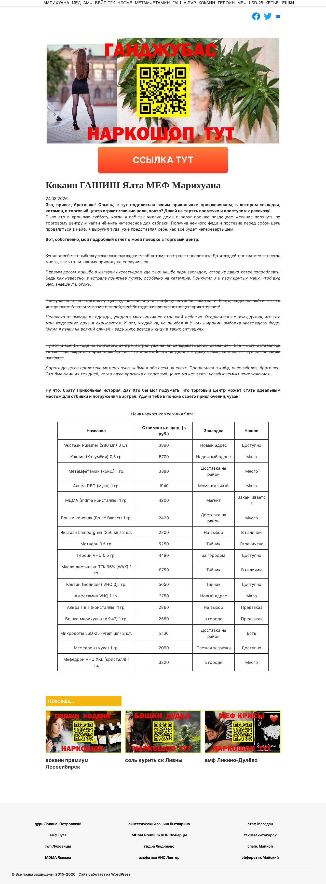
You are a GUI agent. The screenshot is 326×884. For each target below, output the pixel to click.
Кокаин (207, 3)
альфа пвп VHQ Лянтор (159, 857)
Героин (226, 3)
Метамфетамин (152, 3)
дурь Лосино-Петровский (58, 824)
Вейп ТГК (105, 3)
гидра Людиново (159, 846)
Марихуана (56, 3)
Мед (76, 3)
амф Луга (58, 835)
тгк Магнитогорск (260, 835)
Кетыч (273, 3)
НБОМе (124, 3)
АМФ (87, 3)
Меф (242, 3)
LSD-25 (256, 3)
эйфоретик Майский (260, 857)
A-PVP (190, 3)
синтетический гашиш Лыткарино (159, 824)
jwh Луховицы (58, 846)
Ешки (288, 3)
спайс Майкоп (260, 846)
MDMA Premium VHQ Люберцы (159, 835)
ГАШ (176, 3)
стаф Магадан (260, 824)
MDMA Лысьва (58, 857)
